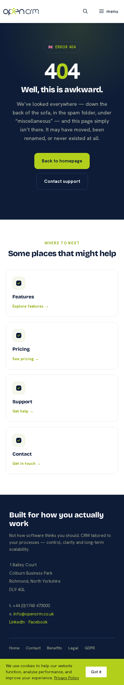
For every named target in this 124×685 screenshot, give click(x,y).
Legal (73, 648)
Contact (33, 648)
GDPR (90, 648)
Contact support (62, 181)
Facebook (38, 622)
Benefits (54, 648)
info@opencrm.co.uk (34, 614)
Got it (96, 671)
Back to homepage (62, 161)
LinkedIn (17, 622)
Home (14, 648)
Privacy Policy (66, 677)
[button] (85, 11)
